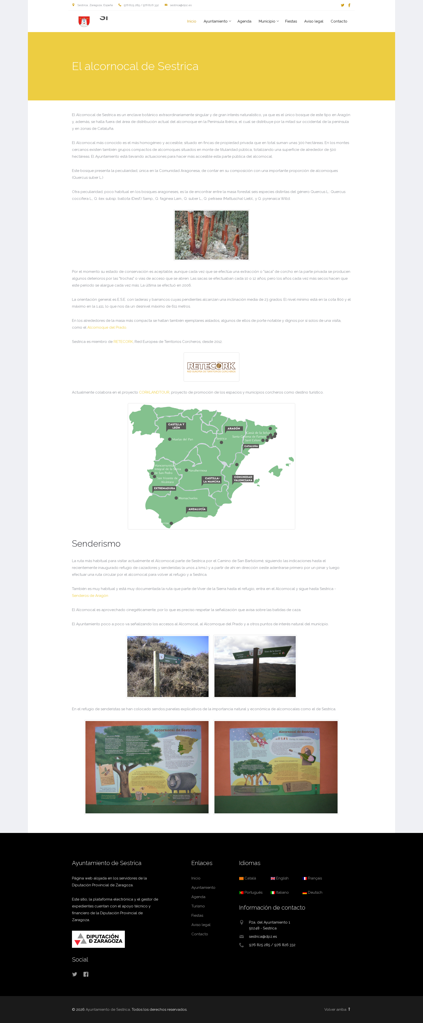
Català (250, 878)
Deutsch (314, 892)
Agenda (244, 21)
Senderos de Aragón (90, 595)
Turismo (198, 906)
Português (253, 892)
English (282, 878)
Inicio (191, 21)
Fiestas (291, 21)
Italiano (282, 892)
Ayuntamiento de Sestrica (87, 21)
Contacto (339, 21)
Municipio (267, 21)
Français (314, 878)
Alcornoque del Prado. (107, 327)
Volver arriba (335, 1009)
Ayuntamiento (216, 21)
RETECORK (123, 341)
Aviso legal (313, 21)
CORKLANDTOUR (154, 392)
